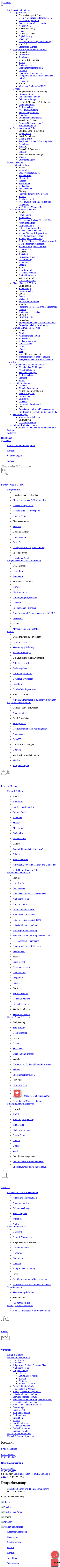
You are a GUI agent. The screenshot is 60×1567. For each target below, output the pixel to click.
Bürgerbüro (24, 54)
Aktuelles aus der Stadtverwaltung (28, 364)
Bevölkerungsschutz (22, 383)
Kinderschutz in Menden (30, 230)
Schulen (22, 196)
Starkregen (24, 399)
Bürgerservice (19, 12)
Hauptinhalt (6, 438)
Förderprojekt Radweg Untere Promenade (38, 307)
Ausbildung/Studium (28, 110)
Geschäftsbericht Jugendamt (31, 244)
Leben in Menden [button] (15, 162)
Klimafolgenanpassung (29, 335)
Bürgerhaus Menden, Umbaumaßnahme (37, 322)
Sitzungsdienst (25, 138)
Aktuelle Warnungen (28, 388)
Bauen (22, 296)
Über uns (23, 1373)
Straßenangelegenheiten (29, 312)
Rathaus (16, 89)
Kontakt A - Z (25, 26)
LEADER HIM (26, 317)
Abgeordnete (25, 133)
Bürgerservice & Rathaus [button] (18, 10)
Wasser (22, 349)
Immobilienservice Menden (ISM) (34, 356)
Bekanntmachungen (28, 99)
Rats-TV (23, 146)
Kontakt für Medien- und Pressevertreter (37, 427)
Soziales (22, 265)
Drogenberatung (26, 225)
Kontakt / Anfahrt (27, 1383)
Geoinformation (26, 291)
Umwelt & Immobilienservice (26, 328)
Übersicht (23, 385)
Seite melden (13, 1563)
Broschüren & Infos (28, 47)
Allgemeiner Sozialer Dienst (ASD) (35, 220)
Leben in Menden (22, 1474)
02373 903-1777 (8, 1457)
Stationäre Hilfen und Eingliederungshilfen (38, 241)
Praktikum (23, 115)
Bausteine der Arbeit (28, 1376)
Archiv (22, 380)
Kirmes (22, 62)
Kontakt (10, 450)
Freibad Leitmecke (27, 275)
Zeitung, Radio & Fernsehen (26, 425)
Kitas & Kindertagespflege (31, 236)
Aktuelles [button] (11, 362)
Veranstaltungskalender (29, 417)
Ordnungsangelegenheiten (31, 68)
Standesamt (24, 57)
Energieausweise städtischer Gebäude (36, 359)
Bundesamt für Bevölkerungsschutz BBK (38, 412)
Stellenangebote (26, 107)
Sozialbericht (25, 254)
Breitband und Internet (29, 301)
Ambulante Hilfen (27, 223)
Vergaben (23, 378)
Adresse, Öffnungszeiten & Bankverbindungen (31, 124)
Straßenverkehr (26, 65)
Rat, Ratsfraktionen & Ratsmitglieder (36, 141)
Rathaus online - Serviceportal (32, 23)
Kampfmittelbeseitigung (30, 404)
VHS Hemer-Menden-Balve (32, 207)
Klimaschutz (24, 338)
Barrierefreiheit (14, 1542)
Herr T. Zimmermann (12, 1463)
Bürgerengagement (27, 257)
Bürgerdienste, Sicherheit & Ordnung (30, 49)
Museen (22, 180)
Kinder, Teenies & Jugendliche (33, 233)
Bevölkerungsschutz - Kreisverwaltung (36, 409)
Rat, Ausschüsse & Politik (25, 128)
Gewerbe (23, 70)
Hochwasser (24, 396)
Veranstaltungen (20, 414)
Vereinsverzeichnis (27, 280)
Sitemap (10, 1547)
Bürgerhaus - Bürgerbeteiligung (33, 325)
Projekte (22, 1378)
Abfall (21, 333)
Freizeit (10, 430)
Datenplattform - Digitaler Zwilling (35, 41)
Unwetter (23, 401)
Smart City (24, 39)
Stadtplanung (25, 288)
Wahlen (22, 157)
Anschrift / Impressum (17, 1532)
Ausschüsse (24, 144)
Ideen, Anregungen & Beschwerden (35, 18)
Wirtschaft (11, 433)
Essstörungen (25, 249)
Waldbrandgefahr (27, 393)
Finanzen (23, 31)
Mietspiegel (24, 299)
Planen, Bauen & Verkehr (24, 283)
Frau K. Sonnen (9, 1448)
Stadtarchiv (24, 186)
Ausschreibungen (27, 370)
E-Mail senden (8, 1454)
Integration (24, 262)
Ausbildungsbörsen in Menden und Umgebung (34, 864)
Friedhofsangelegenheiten (30, 73)
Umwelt (22, 346)
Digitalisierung (25, 36)
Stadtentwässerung (27, 341)
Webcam (11, 461)
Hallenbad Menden (27, 272)
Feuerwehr (24, 81)
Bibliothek (23, 178)
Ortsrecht (23, 152)
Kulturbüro (24, 170)
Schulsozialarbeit (26, 199)
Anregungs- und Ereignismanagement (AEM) (34, 613)
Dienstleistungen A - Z (29, 20)
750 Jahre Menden (27, 422)
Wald (21, 351)
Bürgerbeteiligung (27, 159)
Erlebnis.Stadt (25, 175)
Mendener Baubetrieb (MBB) (32, 86)
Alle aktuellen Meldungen (31, 367)
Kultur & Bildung (21, 165)
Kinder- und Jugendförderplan (32, 246)
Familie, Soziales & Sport (24, 209)
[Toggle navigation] (2, 5)
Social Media (13, 1558)
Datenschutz (12, 1537)
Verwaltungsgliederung (29, 96)
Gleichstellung (25, 259)
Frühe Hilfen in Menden (30, 228)
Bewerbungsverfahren (29, 112)
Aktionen (23, 1381)
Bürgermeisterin (26, 94)
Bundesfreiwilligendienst (30, 117)
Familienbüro (25, 215)
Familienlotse (25, 217)
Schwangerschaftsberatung (31, 238)
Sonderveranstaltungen (29, 173)
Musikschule (24, 183)
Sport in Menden (26, 270)
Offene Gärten (25, 343)
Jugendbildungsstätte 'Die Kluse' (33, 194)
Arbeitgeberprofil (27, 104)
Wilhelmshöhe (25, 188)
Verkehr (22, 309)
